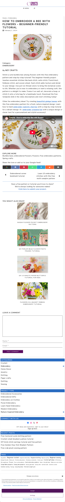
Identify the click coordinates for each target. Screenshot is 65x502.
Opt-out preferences (27, 499)
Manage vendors (7, 485)
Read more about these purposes (20, 485)
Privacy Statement (37, 499)
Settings (32, 495)
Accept (32, 491)
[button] (62, 476)
